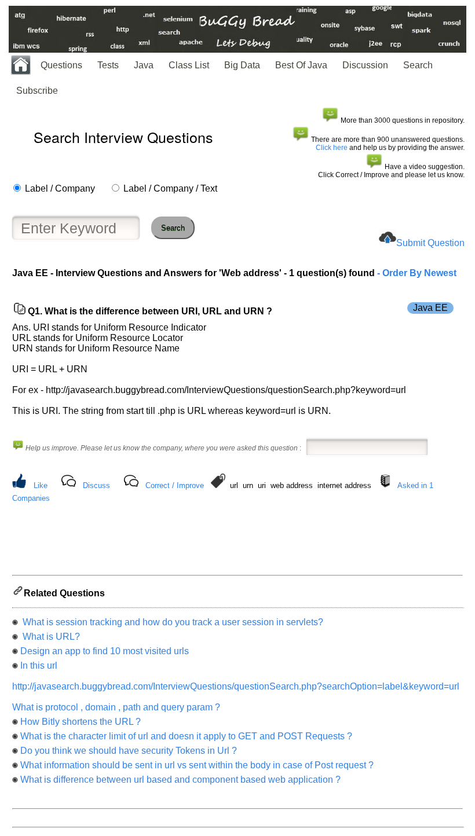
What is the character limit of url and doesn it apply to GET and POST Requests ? (186, 736)
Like (41, 485)
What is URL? (50, 636)
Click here (332, 148)
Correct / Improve (174, 485)
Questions (61, 65)
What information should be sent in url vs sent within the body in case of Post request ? (197, 765)
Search (418, 65)
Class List (189, 65)
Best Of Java (301, 65)
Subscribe (37, 91)
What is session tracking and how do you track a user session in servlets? (171, 622)
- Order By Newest (415, 273)
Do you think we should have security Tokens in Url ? (128, 751)
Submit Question (430, 243)
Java (144, 65)
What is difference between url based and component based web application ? (180, 779)
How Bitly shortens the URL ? (80, 722)
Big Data (242, 65)
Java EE (430, 308)
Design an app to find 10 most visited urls (104, 651)
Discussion (365, 65)
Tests (108, 65)
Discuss (96, 485)
